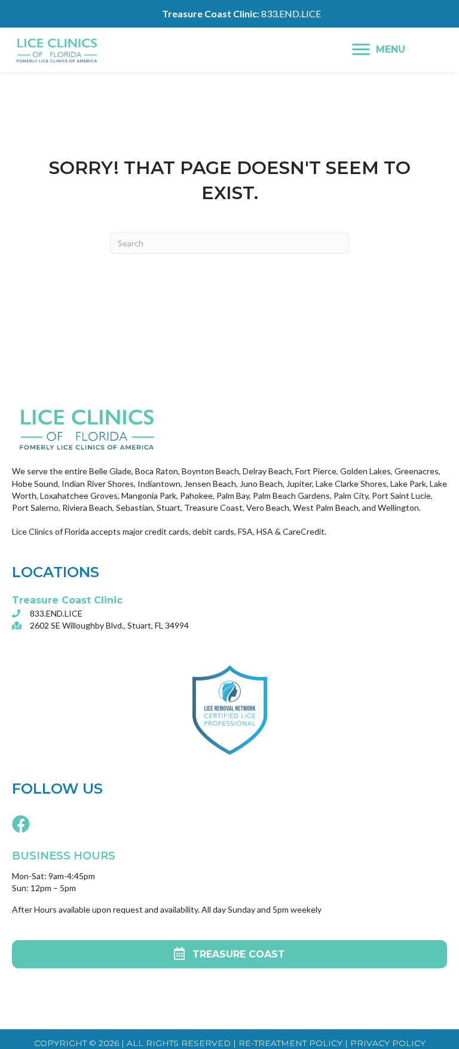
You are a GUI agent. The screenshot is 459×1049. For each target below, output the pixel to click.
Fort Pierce (315, 471)
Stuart (168, 507)
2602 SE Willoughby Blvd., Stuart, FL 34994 (109, 625)
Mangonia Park (148, 495)
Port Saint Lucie (401, 495)
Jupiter (299, 483)
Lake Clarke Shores (351, 483)
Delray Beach (267, 471)
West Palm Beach (326, 507)
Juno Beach (261, 483)
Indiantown (158, 483)
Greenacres (416, 471)
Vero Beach (267, 507)
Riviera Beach (87, 507)
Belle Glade (110, 471)
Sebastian (134, 507)
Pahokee (196, 495)
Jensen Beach (210, 483)
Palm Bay (232, 495)
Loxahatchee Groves (79, 495)
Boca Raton (156, 471)
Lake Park (408, 483)
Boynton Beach (209, 471)
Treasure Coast (213, 507)
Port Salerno (35, 507)
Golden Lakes (365, 471)
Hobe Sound (35, 483)
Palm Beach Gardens (291, 495)
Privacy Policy (388, 1043)
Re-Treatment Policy (289, 1043)
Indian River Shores (98, 483)
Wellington (398, 507)
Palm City (350, 495)
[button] (21, 823)
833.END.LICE (291, 13)
